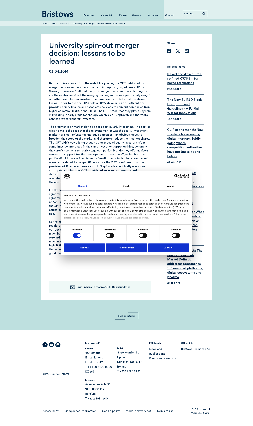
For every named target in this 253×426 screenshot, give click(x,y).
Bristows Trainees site (195, 349)
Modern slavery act (138, 411)
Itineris (205, 413)
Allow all (168, 247)
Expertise (88, 15)
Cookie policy (111, 411)
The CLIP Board (59, 24)
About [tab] (170, 186)
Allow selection (126, 247)
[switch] (110, 235)
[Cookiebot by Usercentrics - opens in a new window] (176, 176)
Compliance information (80, 411)
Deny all (84, 247)
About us (153, 15)
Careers (136, 15)
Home (45, 24)
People (122, 15)
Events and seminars (162, 358)
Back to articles (126, 316)
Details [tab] (126, 186)
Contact (169, 15)
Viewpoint (106, 15)
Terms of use (165, 411)
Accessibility (50, 411)
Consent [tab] (82, 186)
